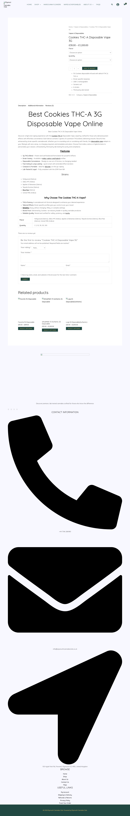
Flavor (71, 48)
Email (68, 265)
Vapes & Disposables (81, 27)
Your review (26, 252)
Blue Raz (26, 190)
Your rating (26, 247)
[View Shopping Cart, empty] (124, 4)
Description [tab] (22, 106)
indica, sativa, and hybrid (51, 158)
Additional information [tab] (35, 106)
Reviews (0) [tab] (49, 106)
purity (68, 213)
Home (71, 27)
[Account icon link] (117, 4)
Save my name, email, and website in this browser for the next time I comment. (49, 275)
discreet (48, 167)
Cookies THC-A (57, 136)
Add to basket (90, 68)
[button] (112, 4)
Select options (26, 328)
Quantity (72, 56)
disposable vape (97, 141)
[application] (40, 4)
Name (23, 265)
